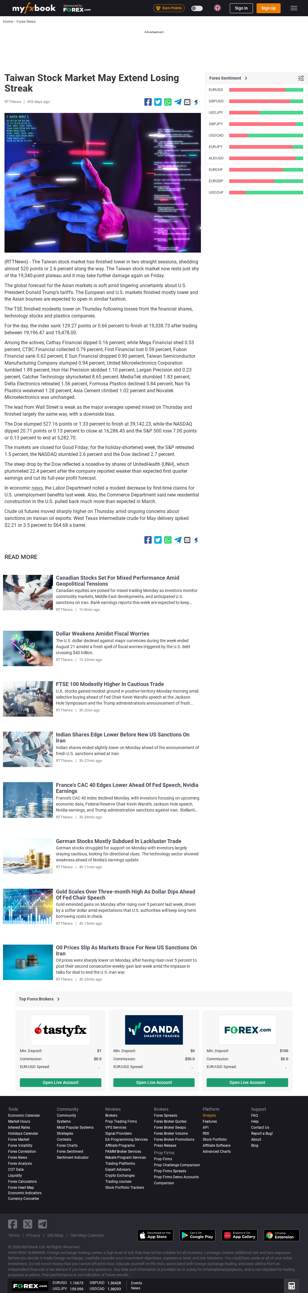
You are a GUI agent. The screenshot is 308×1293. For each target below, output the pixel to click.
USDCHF (216, 192)
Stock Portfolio (215, 1139)
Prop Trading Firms (121, 1121)
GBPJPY (216, 124)
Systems (64, 1121)
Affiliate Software (216, 1145)
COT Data (16, 1169)
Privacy (33, 1235)
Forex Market (18, 1139)
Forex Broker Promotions (174, 1139)
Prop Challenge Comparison (177, 1165)
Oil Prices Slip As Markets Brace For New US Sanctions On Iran (126, 950)
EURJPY (216, 147)
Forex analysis (20, 1163)
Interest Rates (19, 1127)
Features (210, 1121)
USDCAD (216, 135)
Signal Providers (118, 1133)
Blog (254, 1145)
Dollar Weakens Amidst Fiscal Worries (102, 633)
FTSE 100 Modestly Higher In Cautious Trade (110, 684)
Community (66, 1115)
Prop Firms (163, 1159)
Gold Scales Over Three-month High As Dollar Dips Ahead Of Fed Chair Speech (125, 894)
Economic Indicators (25, 1193)
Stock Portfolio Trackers (124, 1187)
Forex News (17, 1157)
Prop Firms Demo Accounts (176, 1177)
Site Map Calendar (87, 1235)
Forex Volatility (20, 1145)
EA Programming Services (126, 1139)
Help (255, 1121)
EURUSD (216, 90)
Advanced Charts (217, 1151)
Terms (14, 1235)
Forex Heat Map (21, 1187)
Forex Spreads (165, 1115)
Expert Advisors (118, 1169)
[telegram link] (42, 1224)
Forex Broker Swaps (170, 1127)
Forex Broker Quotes (170, 1121)
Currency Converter (23, 1199)
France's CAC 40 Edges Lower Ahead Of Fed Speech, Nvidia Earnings (127, 788)
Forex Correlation (22, 1151)
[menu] (294, 8)
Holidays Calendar (23, 1133)
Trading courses (118, 1181)
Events (136, 1283)
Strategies (65, 1133)
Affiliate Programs (120, 1145)
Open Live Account (61, 1082)
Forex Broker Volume (171, 1133)
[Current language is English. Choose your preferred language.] (217, 7)
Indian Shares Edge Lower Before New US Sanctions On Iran (122, 737)
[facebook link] (12, 1224)
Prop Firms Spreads (170, 1171)
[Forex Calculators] (291, 1286)
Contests (64, 1139)
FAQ (254, 1115)
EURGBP (216, 181)
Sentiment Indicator (73, 1157)
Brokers (111, 1115)
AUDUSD (216, 158)
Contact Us (260, 1127)
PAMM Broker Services (123, 1151)
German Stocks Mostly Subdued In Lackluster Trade (118, 841)
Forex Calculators (22, 1181)
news (37, 488)
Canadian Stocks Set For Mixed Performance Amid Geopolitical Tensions (117, 581)
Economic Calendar (24, 1115)
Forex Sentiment (70, 1151)
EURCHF (216, 169)
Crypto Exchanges (120, 1175)
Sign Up (268, 8)
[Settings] (301, 78)
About (256, 1139)
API (205, 1127)
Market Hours (19, 1121)
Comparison (164, 1183)
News (135, 1288)
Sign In (241, 8)
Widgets (209, 1115)
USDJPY (216, 112)
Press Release (165, 1145)
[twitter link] (27, 1224)
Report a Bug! (262, 1133)
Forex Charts (67, 1145)
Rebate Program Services (125, 1157)
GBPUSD (216, 101)
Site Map (55, 1235)
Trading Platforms (120, 1163)
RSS (206, 1133)
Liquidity (15, 1175)
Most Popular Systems (75, 1127)
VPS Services (115, 1127)
